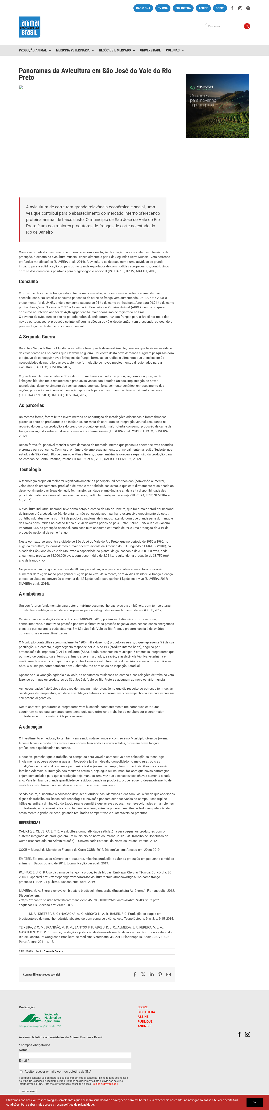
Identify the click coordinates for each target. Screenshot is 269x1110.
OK (255, 1102)
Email (24, 1061)
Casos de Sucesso (54, 951)
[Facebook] (239, 1034)
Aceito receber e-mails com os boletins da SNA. (58, 1071)
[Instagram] (247, 1034)
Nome (24, 1050)
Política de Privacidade (105, 1083)
